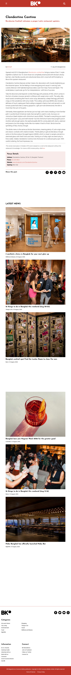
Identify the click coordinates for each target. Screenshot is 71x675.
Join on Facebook (27, 650)
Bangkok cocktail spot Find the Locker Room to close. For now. (32, 359)
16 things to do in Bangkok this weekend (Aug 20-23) (28, 307)
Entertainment (5, 627)
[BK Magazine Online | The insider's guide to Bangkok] (35, 3)
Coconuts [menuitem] (3, 656)
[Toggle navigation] (6, 3)
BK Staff (9, 67)
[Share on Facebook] (47, 172)
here (43, 148)
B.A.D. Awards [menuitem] (5, 647)
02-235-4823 (15, 160)
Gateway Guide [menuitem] (5, 650)
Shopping (24, 623)
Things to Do (24, 625)
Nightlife (3, 632)
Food (2, 630)
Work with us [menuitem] (4, 654)
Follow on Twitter (26, 652)
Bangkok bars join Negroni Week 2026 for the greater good (30, 439)
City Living (4, 625)
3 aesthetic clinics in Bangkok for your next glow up (27, 254)
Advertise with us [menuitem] (5, 652)
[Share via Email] (63, 172)
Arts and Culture (5, 623)
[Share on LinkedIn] (59, 172)
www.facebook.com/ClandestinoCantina (25, 162)
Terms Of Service (30, 672)
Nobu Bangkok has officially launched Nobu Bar (26, 544)
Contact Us (25, 654)
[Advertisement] (35, 189)
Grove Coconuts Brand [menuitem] (7, 658)
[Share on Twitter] (51, 172)
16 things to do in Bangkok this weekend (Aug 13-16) (27, 491)
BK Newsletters (26, 647)
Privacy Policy (41, 672)
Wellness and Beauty (27, 630)
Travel (23, 627)
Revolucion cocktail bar (36, 72)
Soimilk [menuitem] (3, 661)
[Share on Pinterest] (55, 172)
